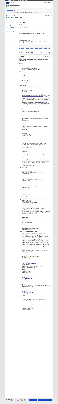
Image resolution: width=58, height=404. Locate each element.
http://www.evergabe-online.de (33, 202)
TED (6, 15)
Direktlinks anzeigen (11, 27)
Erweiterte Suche (22, 12)
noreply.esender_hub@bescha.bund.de (29, 292)
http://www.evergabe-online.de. (43, 102)
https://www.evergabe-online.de (32, 263)
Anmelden (45, 2)
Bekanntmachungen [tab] (9, 20)
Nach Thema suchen (31, 12)
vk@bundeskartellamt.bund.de (28, 278)
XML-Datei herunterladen (12, 25)
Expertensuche (26, 12)
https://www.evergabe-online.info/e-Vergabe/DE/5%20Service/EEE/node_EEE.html (32, 96)
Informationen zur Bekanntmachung (9, 45)
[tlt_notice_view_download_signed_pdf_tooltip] (23, 42)
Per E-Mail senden (11, 31)
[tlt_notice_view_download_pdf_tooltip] (19, 48)
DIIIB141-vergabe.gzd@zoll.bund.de (28, 67)
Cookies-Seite (13, 400)
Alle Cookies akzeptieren (33, 399)
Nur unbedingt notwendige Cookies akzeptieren (45, 399)
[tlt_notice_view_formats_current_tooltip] (49, 56)
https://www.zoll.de (28, 262)
